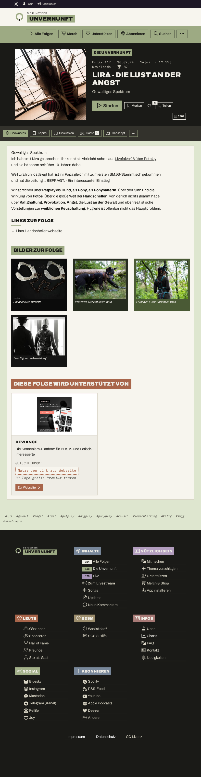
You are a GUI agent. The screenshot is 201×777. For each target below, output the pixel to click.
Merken (136, 105)
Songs (92, 590)
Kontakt (152, 650)
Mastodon (36, 696)
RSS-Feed (96, 689)
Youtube (93, 696)
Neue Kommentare (102, 605)
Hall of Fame (38, 643)
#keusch (122, 516)
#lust (51, 516)
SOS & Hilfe (97, 636)
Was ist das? (97, 629)
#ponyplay (104, 516)
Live (92, 576)
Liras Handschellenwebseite (39, 231)
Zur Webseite (27, 487)
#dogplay (85, 516)
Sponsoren (37, 636)
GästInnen (36, 629)
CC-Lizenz (134, 737)
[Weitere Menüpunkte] (182, 34)
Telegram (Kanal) (42, 703)
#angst (38, 516)
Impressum (76, 737)
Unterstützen (101, 34)
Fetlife (33, 710)
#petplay (67, 516)
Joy (31, 718)
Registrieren (48, 3)
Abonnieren (135, 34)
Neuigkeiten (155, 658)
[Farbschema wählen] (16, 4)
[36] (149, 106)
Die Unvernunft (100, 569)
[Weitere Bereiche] (133, 133)
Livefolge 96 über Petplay (135, 159)
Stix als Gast (38, 658)
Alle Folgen (43, 34)
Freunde (35, 650)
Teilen (166, 105)
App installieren (158, 590)
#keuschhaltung (145, 516)
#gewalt (22, 516)
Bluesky (34, 681)
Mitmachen (155, 561)
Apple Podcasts (99, 703)
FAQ (150, 643)
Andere (93, 718)
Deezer (93, 710)
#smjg (180, 516)
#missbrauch (12, 521)
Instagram (36, 689)
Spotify (93, 681)
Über (150, 629)
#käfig (166, 516)
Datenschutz (106, 737)
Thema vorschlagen (161, 569)
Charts (151, 636)
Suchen (164, 34)
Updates (94, 598)
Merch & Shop (157, 583)
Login (29, 3)
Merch (71, 34)
